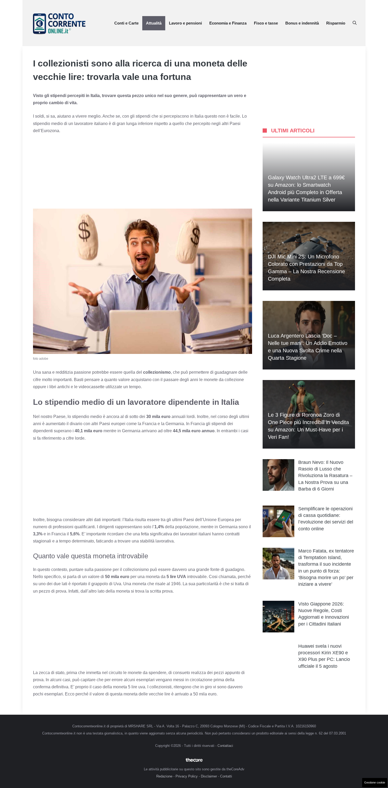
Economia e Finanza (228, 23)
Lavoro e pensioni (185, 23)
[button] (354, 23)
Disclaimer (209, 776)
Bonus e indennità (302, 23)
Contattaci (225, 746)
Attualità (154, 23)
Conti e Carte (126, 23)
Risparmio (335, 23)
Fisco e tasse (266, 23)
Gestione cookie (374, 782)
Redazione (164, 776)
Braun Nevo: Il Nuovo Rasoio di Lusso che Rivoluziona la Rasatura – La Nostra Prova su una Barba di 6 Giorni (325, 476)
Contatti (226, 776)
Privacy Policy (187, 776)
